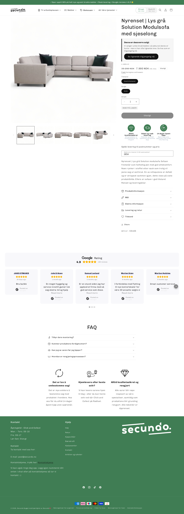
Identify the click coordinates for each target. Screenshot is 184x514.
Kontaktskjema (45, 462)
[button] (160, 10)
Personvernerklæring (84, 508)
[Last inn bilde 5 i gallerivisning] (101, 135)
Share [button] (127, 224)
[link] (59, 388)
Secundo (20, 508)
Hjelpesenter (71, 446)
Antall (123, 97)
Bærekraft (70, 441)
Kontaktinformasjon (134, 508)
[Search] (170, 153)
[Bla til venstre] (13, 135)
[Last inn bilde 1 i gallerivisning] (25, 135)
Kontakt (68, 450)
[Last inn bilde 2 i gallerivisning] (44, 135)
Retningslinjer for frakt (116, 508)
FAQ (67, 428)
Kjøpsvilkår (70, 437)
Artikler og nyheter (73, 454)
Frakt (123, 72)
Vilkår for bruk (100, 508)
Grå (127, 91)
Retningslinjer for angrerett (63, 508)
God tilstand (131, 82)
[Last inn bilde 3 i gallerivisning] (63, 135)
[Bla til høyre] (113, 135)
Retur (67, 432)
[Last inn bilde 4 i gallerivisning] (82, 135)
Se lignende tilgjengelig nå (141, 56)
